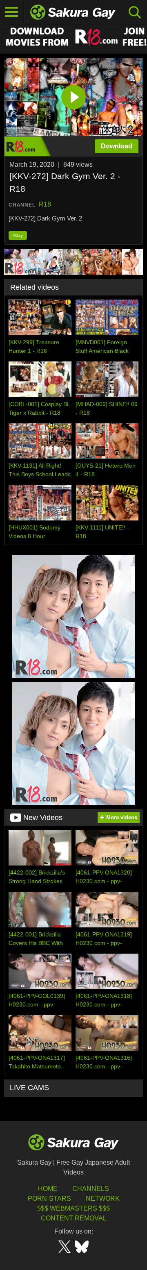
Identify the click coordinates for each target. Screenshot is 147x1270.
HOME (48, 1188)
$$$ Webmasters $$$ (73, 1208)
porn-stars (49, 1198)
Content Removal (74, 1218)
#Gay (18, 235)
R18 (45, 204)
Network (103, 1198)
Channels (90, 1188)
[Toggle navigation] (12, 12)
